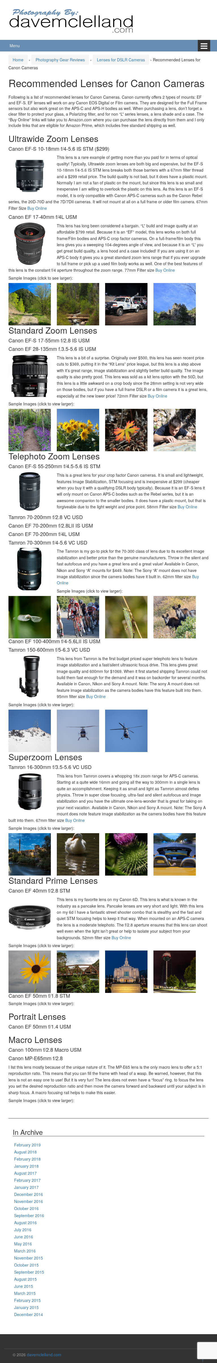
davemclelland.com (44, 1354)
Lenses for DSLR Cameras (121, 59)
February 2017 (27, 1180)
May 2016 (23, 1244)
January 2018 (26, 1166)
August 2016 (25, 1222)
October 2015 (26, 1265)
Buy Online (37, 208)
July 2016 (22, 1229)
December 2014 (28, 1314)
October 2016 (26, 1208)
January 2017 (26, 1187)
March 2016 (25, 1251)
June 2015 (23, 1286)
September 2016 (29, 1215)
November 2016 (28, 1201)
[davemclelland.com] (71, 19)
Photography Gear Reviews (60, 59)
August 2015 (25, 1279)
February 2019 (27, 1145)
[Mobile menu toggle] (204, 45)
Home (18, 59)
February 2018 (27, 1159)
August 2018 (25, 1152)
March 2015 (25, 1293)
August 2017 (25, 1173)
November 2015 (28, 1258)
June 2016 (23, 1236)
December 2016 (28, 1194)
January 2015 (26, 1307)
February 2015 (27, 1300)
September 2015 (29, 1272)
